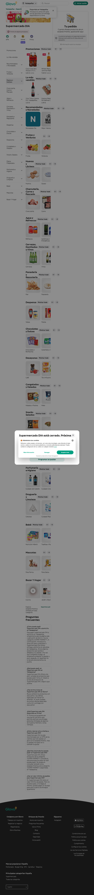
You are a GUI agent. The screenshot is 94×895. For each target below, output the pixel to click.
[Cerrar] (73, 435)
